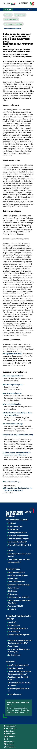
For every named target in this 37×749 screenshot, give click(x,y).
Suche (30, 9)
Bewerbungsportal (15, 668)
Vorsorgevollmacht (12, 404)
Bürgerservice (20, 15)
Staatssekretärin (15, 526)
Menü (9, 10)
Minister (11, 523)
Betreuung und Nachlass (13, 24)
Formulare (12, 578)
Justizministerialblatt (17, 542)
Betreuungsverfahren (13, 376)
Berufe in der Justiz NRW (18, 665)
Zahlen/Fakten (14, 655)
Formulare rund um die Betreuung (18, 435)
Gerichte (11, 622)
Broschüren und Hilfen (17, 575)
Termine (11, 609)
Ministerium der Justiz (16, 519)
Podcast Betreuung (11, 482)
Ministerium (13, 529)
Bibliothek (12, 591)
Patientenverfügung (12, 393)
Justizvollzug (13, 631)
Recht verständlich (11, 19)
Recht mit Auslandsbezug (18, 585)
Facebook (10, 736)
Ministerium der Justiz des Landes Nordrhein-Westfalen (18, 489)
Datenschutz (11, 728)
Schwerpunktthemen (17, 532)
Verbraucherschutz (16, 582)
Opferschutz (13, 588)
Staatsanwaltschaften (17, 628)
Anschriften (13, 646)
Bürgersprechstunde (12, 354)
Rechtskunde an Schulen (18, 597)
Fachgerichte (13, 625)
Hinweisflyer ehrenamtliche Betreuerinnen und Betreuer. (18, 453)
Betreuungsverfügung (13, 384)
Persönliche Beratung (13, 424)
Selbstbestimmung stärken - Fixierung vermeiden (18, 414)
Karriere (10, 661)
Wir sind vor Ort (14, 694)
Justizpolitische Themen (18, 536)
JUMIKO (11, 551)
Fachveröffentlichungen (18, 539)
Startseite (8, 15)
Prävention (12, 594)
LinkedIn (9, 744)
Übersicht (10, 731)
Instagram (10, 747)
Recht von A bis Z (15, 606)
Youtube (9, 742)
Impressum (10, 726)
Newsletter (10, 734)
